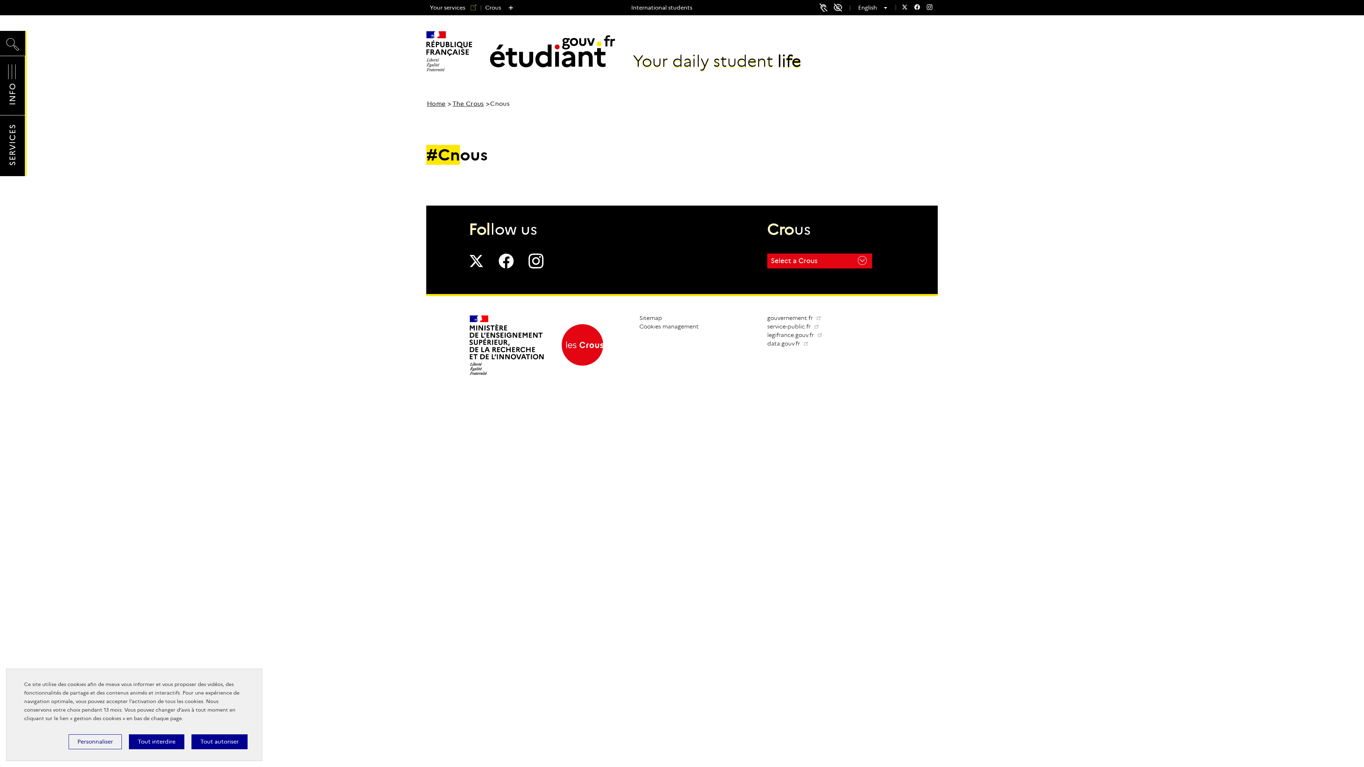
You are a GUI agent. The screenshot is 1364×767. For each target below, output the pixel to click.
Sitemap (650, 318)
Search (12, 38)
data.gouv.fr (790, 343)
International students (661, 7)
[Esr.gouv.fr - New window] (507, 374)
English (870, 7)
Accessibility (840, 7)
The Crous (468, 104)
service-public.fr (796, 326)
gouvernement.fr (790, 318)
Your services (447, 7)
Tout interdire (156, 741)
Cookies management (669, 326)
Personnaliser (95, 741)
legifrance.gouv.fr (797, 335)
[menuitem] (905, 8)
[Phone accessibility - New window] (823, 7)
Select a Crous (794, 261)
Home (436, 104)
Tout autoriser (219, 741)
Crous (493, 7)
